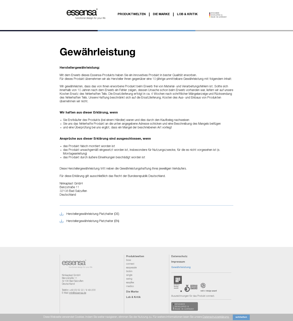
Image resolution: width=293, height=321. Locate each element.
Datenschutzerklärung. (216, 317)
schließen (241, 317)
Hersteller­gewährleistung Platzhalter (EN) (92, 221)
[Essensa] (85, 19)
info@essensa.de (77, 293)
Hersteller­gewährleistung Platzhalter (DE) (92, 214)
